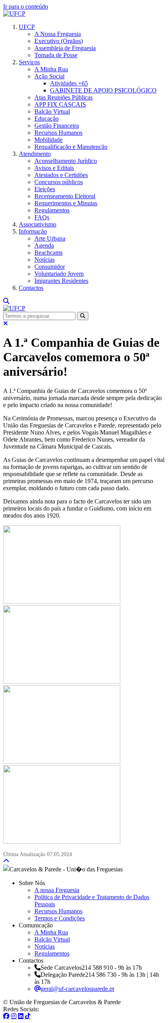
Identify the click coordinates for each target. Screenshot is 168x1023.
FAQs (41, 217)
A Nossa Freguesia (57, 34)
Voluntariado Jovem (59, 273)
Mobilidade (48, 139)
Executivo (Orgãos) (58, 41)
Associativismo (37, 224)
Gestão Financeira (56, 125)
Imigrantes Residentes (61, 280)
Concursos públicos (58, 182)
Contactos (31, 287)
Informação (33, 231)
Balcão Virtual (52, 111)
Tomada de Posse (55, 55)
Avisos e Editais (54, 168)
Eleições (44, 189)
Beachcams (48, 252)
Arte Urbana (49, 238)
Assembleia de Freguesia (65, 48)
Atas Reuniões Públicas (63, 97)
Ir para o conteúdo (25, 6)
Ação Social (49, 76)
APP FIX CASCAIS (60, 104)
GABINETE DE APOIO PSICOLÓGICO (103, 90)
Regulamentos (52, 210)
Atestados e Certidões (61, 175)
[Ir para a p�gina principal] (14, 13)
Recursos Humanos (58, 132)
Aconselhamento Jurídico (65, 161)
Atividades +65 (69, 83)
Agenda (44, 245)
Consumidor (49, 266)
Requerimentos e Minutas (65, 203)
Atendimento (35, 153)
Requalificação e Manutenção (70, 146)
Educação (46, 118)
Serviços (29, 62)
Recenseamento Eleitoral (64, 196)
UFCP (27, 27)
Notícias (44, 259)
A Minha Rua (51, 69)
